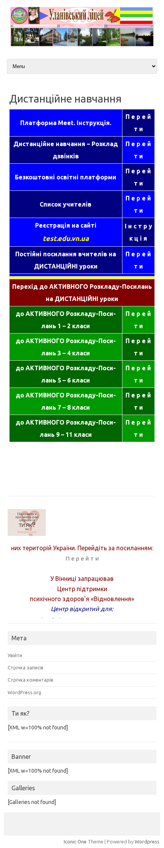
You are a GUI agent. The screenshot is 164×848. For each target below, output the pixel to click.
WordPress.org (24, 692)
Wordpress (147, 841)
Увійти (15, 655)
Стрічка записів (25, 667)
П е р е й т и (82, 556)
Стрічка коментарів (30, 679)
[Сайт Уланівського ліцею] (82, 44)
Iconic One (75, 841)
